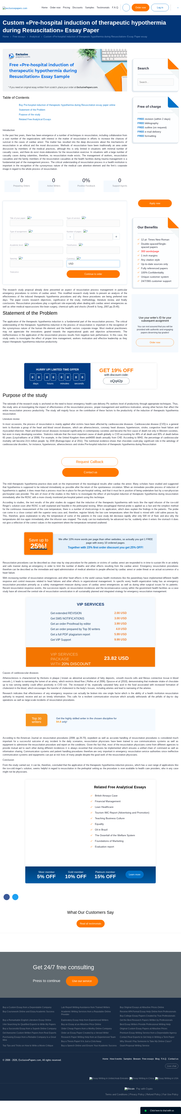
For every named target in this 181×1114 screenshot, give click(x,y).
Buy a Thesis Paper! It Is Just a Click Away (81, 1041)
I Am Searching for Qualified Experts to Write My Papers (29, 1024)
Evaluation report (104, 846)
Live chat (171, 1066)
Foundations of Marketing (109, 841)
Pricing (66, 7)
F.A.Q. (115, 7)
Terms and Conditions (116, 1094)
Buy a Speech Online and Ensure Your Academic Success (89, 1045)
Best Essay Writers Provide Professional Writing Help (145, 1024)
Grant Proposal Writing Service (134, 1045)
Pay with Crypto (144, 1088)
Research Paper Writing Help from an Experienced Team (88, 1037)
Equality (99, 824)
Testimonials (103, 7)
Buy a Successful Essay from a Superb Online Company (29, 1028)
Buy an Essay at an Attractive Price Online (81, 1024)
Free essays (148, 1059)
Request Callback (89, 462)
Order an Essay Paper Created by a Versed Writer (85, 1033)
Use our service (82, 981)
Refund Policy (153, 1094)
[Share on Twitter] (15, 897)
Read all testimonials (90, 923)
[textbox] (93, 223)
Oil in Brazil (101, 829)
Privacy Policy (137, 1094)
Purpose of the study (29, 114)
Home (45, 7)
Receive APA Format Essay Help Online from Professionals (148, 1011)
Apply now (155, 203)
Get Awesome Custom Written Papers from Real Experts (29, 1033)
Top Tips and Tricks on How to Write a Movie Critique (28, 1045)
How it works (116, 1059)
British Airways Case (106, 795)
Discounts (77, 7)
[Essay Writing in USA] (166, 1078)
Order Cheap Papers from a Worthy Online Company (86, 1028)
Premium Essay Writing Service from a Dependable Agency (148, 1033)
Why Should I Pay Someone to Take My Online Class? (146, 1041)
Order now (55, 7)
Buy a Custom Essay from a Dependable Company (27, 1007)
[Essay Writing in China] (142, 1078)
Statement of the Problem (32, 109)
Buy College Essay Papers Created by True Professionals (147, 1016)
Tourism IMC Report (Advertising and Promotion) (122, 812)
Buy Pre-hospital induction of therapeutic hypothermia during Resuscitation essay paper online (67, 105)
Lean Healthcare (104, 807)
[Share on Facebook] (7, 897)
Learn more (134, 874)
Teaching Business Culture (110, 818)
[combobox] (93, 226)
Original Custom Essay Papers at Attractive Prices (143, 1028)
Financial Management (108, 801)
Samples (89, 7)
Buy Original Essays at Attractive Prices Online (142, 1007)
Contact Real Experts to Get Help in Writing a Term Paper (147, 1037)
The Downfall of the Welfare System (115, 835)
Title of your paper (17, 218)
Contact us (90, 472)
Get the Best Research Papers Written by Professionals (146, 1020)
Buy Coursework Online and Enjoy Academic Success (28, 1011)
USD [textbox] (71, 263)
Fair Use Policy (170, 1094)
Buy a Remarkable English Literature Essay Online (27, 1020)
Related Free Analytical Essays (35, 119)
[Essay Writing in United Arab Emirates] (109, 1078)
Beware (137, 1059)
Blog (157, 1059)
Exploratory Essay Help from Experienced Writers (84, 1020)
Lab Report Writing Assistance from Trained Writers (85, 1007)
